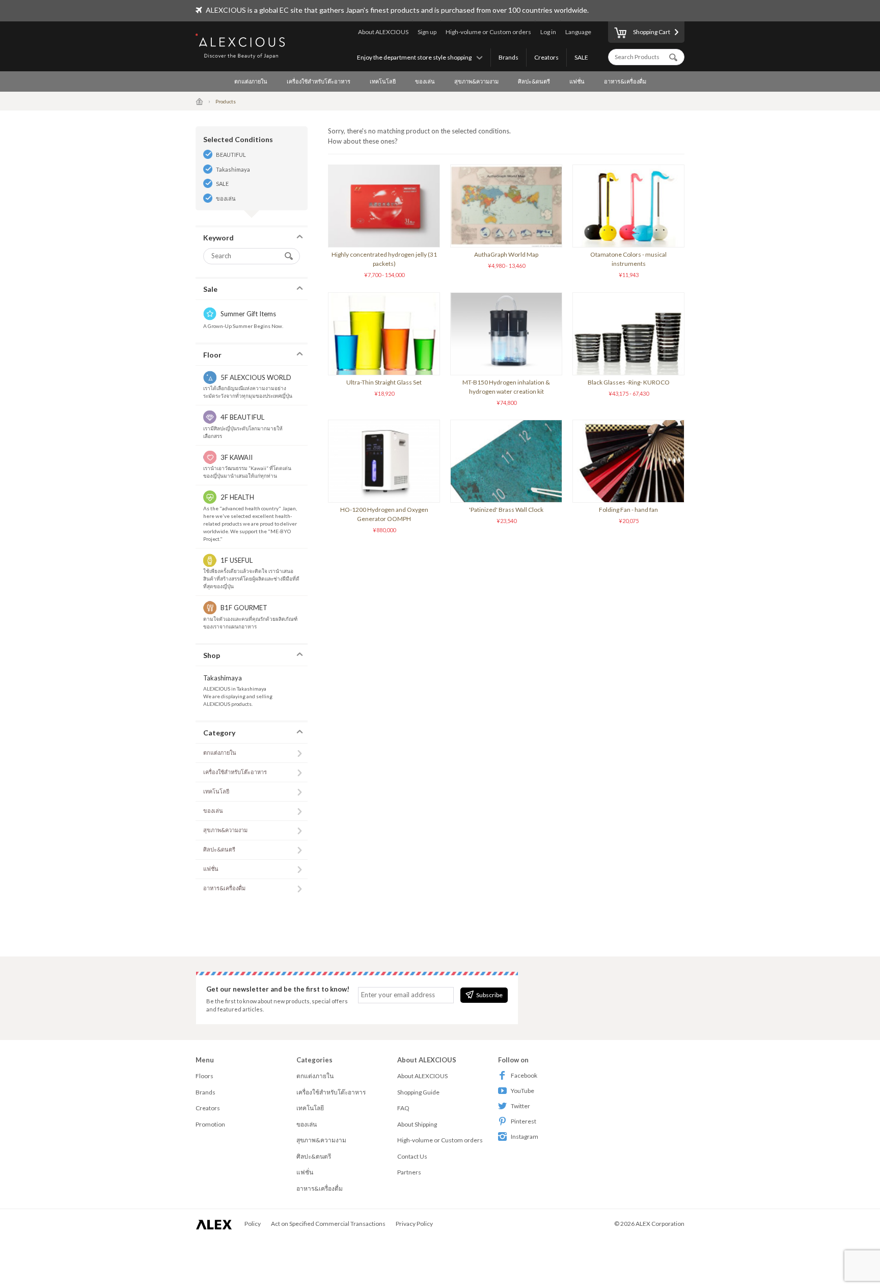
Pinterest (523, 1121)
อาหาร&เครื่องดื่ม (625, 81)
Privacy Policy (414, 1223)
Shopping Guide (418, 1092)
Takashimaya (233, 169)
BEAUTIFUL (231, 154)
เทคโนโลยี (383, 81)
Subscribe (489, 995)
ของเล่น (425, 81)
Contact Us (412, 1156)
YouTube (522, 1090)
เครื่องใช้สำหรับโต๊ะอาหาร (318, 81)
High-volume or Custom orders (488, 32)
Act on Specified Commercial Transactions (328, 1223)
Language (578, 32)
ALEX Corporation (660, 1223)
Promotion (210, 1124)
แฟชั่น (577, 81)
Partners (409, 1172)
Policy (252, 1223)
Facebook (524, 1075)
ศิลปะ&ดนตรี (534, 81)
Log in (548, 32)
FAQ (403, 1108)
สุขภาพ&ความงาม (476, 81)
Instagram (524, 1136)
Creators (546, 57)
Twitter (520, 1106)
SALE (581, 57)
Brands (508, 57)
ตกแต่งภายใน (250, 81)
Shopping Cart (651, 32)
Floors (204, 1076)
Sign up (427, 32)
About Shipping (417, 1124)
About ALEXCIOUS (383, 32)
